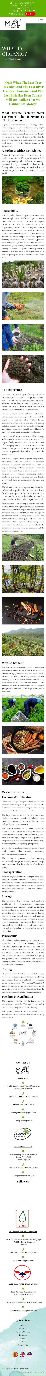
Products (23, 1335)
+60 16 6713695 (17, 1252)
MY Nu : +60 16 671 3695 (23, 1104)
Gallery (23, 1338)
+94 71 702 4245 (26, 6)
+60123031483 (31, 1252)
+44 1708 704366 (16, 1167)
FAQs (23, 1342)
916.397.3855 (33, 1302)
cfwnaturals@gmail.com (23, 1260)
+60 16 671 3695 (24, 8)
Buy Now (30, 14)
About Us (23, 1328)
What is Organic (23, 1332)
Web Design (23, 1372)
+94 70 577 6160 (27, 3)
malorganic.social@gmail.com (23, 1112)
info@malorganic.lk (24, 1121)
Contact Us (23, 1345)
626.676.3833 (15, 1302)
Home (4, 59)
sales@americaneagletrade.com (23, 1310)
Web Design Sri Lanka (36, 1372)
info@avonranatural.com (23, 1176)
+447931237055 (31, 1167)
